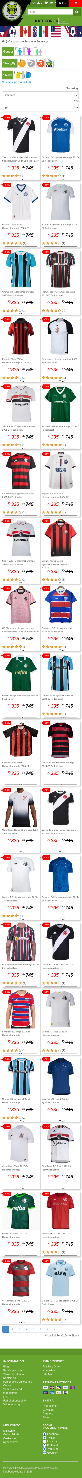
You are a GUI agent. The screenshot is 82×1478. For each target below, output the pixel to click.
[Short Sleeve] (18, 75)
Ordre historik (11, 1434)
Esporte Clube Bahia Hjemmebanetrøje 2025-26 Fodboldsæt (15, 228)
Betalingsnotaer (12, 1370)
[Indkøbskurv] (51, 3)
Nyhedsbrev (10, 1442)
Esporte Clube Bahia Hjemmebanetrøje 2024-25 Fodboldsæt (55, 497)
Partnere (48, 1413)
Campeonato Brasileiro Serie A (26, 41)
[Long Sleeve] (27, 75)
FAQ (5, 1396)
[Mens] (19, 51)
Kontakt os (9, 1378)
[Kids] (38, 51)
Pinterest (52, 1445)
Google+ (52, 1452)
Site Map (48, 1374)
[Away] (31, 63)
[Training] (49, 63)
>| (55, 1329)
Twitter (51, 1437)
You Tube (53, 1449)
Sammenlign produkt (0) (16, 82)
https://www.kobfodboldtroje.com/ (37, 1467)
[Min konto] (39, 3)
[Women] (28, 51)
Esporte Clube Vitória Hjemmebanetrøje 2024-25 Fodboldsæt (55, 564)
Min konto (9, 1430)
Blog (6, 1366)
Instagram (53, 1441)
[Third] (40, 63)
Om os (7, 1385)
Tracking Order (52, 1366)
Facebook (53, 1434)
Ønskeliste (9, 1438)
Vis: (76, 100)
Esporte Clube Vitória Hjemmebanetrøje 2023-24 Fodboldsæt (15, 766)
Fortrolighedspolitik (14, 1400)
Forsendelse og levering (17, 1381)
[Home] (21, 63)
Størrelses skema (13, 1374)
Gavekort (48, 1409)
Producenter (50, 1405)
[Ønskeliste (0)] (46, 3)
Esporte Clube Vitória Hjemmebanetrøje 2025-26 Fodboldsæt (15, 363)
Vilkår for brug (11, 1404)
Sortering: (72, 88)
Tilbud (46, 1417)
